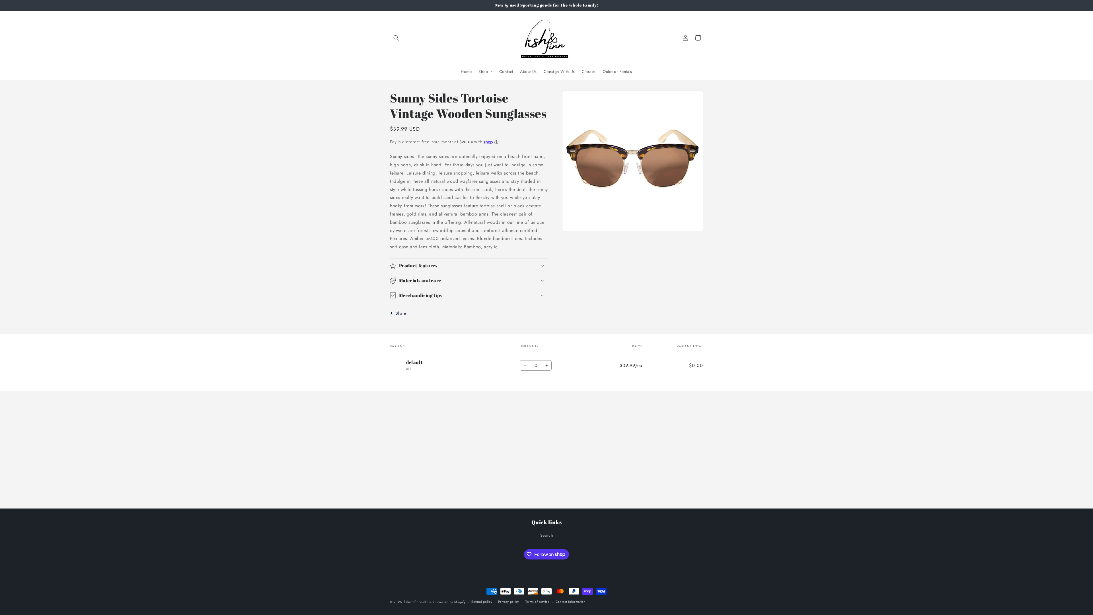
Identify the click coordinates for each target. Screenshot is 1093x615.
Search (546, 535)
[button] (396, 38)
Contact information (571, 601)
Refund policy (481, 601)
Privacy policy (508, 601)
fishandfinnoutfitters (419, 602)
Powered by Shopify (450, 602)
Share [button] (401, 313)
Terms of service (537, 601)
